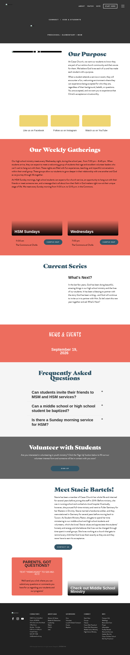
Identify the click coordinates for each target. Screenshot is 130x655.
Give (98, 6)
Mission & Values (53, 618)
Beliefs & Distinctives (54, 620)
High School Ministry (90, 632)
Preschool (54, 35)
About (82, 6)
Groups (86, 620)
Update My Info (107, 634)
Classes (86, 623)
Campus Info (106, 618)
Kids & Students (72, 20)
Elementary (68, 35)
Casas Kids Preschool (90, 625)
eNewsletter (105, 627)
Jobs (49, 629)
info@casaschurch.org (35, 636)
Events (68, 625)
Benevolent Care (107, 623)
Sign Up (65, 469)
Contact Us (63, 547)
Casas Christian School (109, 636)
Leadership (51, 623)
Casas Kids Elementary (90, 627)
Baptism (68, 627)
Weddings (105, 620)
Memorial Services (107, 632)
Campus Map (53, 242)
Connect (54, 20)
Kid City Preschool (107, 639)
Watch (90, 6)
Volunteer (69, 620)
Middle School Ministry (91, 629)
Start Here (110, 6)
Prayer (104, 625)
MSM (80, 35)
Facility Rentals (106, 629)
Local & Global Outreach (73, 623)
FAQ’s (50, 627)
